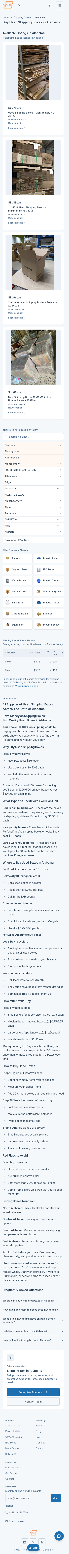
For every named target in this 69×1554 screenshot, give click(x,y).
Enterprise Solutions (31, 1392)
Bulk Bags (10, 1454)
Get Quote (11, 1473)
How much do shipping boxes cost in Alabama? (30, 1309)
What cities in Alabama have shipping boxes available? (29, 1320)
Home (6, 17)
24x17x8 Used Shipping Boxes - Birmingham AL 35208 (27, 209)
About (39, 1425)
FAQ (38, 1436)
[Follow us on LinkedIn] (24, 1542)
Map (35, 1547)
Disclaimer (48, 1549)
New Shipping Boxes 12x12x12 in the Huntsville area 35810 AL (29, 399)
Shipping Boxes (22, 17)
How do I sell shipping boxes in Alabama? (27, 1340)
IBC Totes (10, 1442)
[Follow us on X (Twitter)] (33, 1542)
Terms (26, 1549)
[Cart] (50, 5)
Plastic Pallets (12, 1431)
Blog (38, 1431)
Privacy (16, 1549)
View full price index (26, 686)
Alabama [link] (40, 17)
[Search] (18, 5)
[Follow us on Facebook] (42, 1542)
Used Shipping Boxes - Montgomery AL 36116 (31, 114)
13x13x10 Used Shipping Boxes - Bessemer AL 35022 (33, 304)
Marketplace (12, 1467)
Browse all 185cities (17, 540)
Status (39, 1448)
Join (55, 1498)
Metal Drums (12, 1448)
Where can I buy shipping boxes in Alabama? (29, 1300)
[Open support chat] (59, 1536)
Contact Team (33, 1401)
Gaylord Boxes (13, 1436)
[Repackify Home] (33, 1533)
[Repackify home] (8, 5)
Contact (40, 1442)
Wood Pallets (12, 1425)
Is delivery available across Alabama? (25, 1331)
